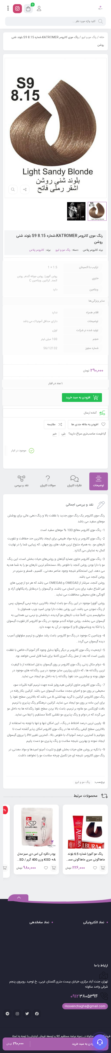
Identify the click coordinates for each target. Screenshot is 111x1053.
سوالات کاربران (48, 485)
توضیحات (98, 485)
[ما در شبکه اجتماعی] (17, 8)
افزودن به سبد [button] (103, 868)
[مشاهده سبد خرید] (28, 9)
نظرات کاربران (74, 485)
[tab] (98, 481)
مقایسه (51, 424)
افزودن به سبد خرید (78, 397)
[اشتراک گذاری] (24, 189)
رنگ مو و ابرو (89, 37)
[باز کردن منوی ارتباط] (99, 1041)
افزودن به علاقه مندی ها (84, 424)
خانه (101, 37)
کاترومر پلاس (90, 250)
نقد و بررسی (21, 485)
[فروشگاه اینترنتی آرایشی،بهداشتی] (100, 8)
